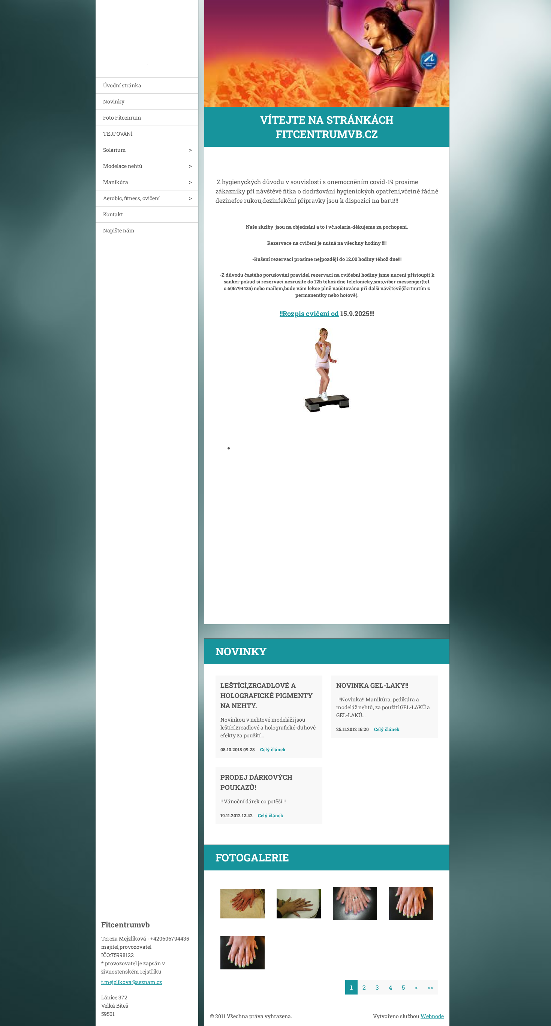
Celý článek (273, 749)
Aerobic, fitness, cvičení (131, 198)
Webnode (432, 1016)
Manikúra (115, 182)
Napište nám (119, 230)
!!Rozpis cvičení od (309, 313)
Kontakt (113, 214)
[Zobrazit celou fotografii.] (242, 904)
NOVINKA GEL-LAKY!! (372, 685)
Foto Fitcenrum (122, 117)
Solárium (114, 149)
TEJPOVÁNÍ (118, 133)
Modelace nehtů (122, 165)
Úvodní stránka (122, 85)
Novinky (113, 101)
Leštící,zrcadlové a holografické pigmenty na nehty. (266, 695)
